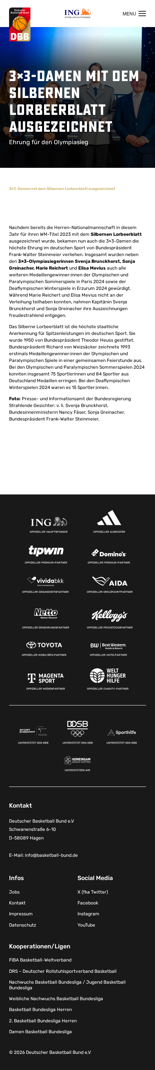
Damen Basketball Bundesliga (40, 1031)
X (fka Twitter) (93, 892)
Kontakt (17, 903)
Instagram (88, 913)
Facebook (88, 903)
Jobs (14, 892)
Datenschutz (22, 925)
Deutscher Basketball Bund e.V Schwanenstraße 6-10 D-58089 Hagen (41, 829)
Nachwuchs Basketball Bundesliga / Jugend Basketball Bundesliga (67, 985)
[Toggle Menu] (134, 13)
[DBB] (19, 25)
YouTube (86, 925)
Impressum (21, 913)
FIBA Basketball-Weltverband (40, 960)
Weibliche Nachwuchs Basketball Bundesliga (56, 998)
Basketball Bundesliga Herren (40, 1009)
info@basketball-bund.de (51, 855)
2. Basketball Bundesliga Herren (43, 1020)
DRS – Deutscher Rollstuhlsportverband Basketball (63, 971)
